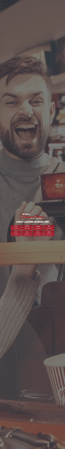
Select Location (16, 228)
